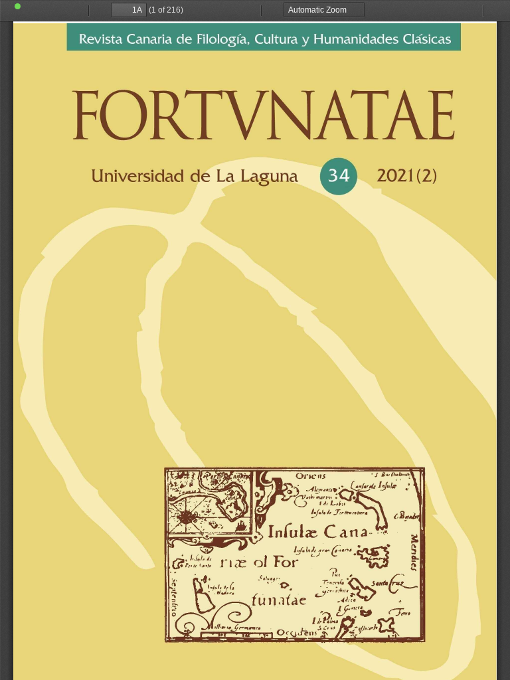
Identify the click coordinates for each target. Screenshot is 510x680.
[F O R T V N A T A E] (255, 350)
